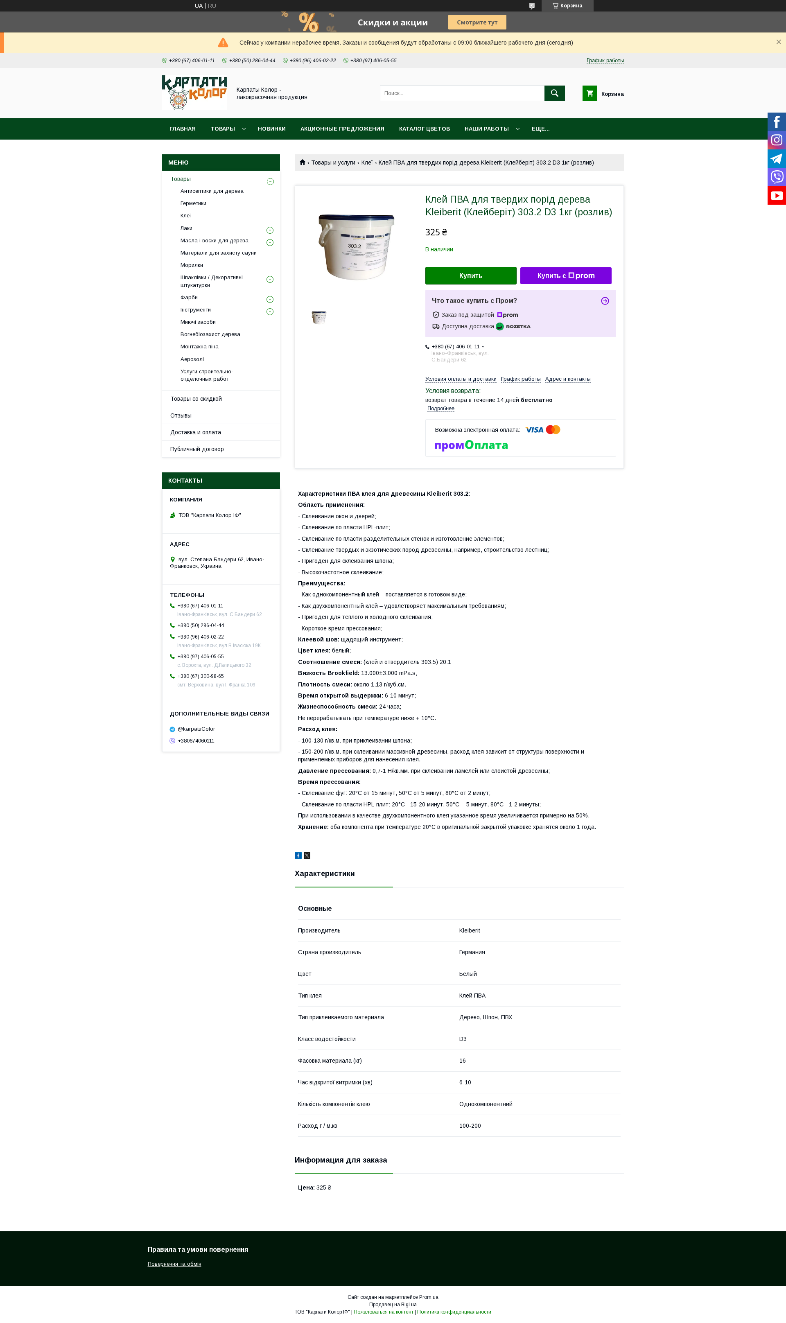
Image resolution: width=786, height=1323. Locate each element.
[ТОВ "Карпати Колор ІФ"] (194, 107)
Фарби (189, 297)
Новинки (272, 129)
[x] (307, 856)
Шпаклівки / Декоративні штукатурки (212, 281)
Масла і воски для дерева (214, 240)
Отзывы (181, 415)
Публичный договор (197, 449)
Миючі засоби (198, 322)
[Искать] (554, 93)
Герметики (193, 203)
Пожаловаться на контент (383, 1312)
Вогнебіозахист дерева (210, 334)
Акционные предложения (342, 129)
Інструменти (196, 310)
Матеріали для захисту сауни (219, 253)
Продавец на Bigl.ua (393, 1304)
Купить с (552, 275)
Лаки (186, 228)
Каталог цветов (424, 129)
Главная (182, 129)
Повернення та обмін (174, 1264)
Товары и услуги (333, 162)
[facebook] (298, 856)
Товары (222, 129)
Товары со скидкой (196, 398)
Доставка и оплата (195, 432)
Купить (471, 275)
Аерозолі (192, 359)
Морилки (192, 265)
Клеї (367, 162)
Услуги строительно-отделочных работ (207, 375)
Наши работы (487, 129)
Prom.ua (428, 1297)
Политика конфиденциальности (454, 1312)
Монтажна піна (200, 346)
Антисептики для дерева (212, 191)
